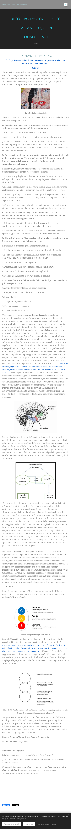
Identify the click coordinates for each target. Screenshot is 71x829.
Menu (65, 4)
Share (7, 805)
